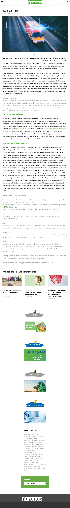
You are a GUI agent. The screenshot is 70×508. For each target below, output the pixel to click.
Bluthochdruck (28, 438)
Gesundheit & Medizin (8, 8)
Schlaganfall (37, 267)
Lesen (36, 454)
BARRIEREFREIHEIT (54, 504)
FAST (3, 267)
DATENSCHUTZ (44, 504)
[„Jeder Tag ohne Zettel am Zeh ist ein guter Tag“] (12, 280)
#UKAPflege (27, 434)
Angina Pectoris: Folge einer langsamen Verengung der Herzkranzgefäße (57, 293)
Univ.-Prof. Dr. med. (22, 129)
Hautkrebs (27, 446)
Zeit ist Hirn (58, 267)
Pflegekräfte (38, 458)
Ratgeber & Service (30, 290)
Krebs (34, 452)
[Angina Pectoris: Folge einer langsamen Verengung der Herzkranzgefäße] (58, 280)
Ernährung (34, 440)
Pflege (31, 458)
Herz (32, 446)
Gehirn (26, 442)
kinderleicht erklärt (30, 450)
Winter (33, 468)
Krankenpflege (28, 452)
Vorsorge (27, 468)
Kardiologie (35, 448)
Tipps (25, 466)
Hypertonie (27, 448)
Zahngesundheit (40, 468)
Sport (37, 464)
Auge (38, 434)
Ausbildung (27, 436)
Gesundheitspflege (37, 444)
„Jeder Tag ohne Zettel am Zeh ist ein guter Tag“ (11, 292)
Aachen (33, 434)
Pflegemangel (28, 460)
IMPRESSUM (37, 504)
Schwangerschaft (29, 464)
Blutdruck (41, 436)
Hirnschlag (15, 267)
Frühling (40, 440)
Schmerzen (35, 462)
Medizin (26, 456)
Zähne (25, 470)
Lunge (40, 454)
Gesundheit (27, 444)
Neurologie (23, 267)
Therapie (42, 464)
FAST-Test (8, 267)
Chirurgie (26, 440)
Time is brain (50, 267)
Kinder (41, 448)
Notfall (30, 267)
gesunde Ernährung (34, 442)
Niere (38, 456)
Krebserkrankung (29, 454)
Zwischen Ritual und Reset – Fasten (33, 293)
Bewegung (34, 436)
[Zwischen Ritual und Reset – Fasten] (35, 280)
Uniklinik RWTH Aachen (34, 466)
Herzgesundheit (39, 446)
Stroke (44, 267)
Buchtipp (36, 438)
